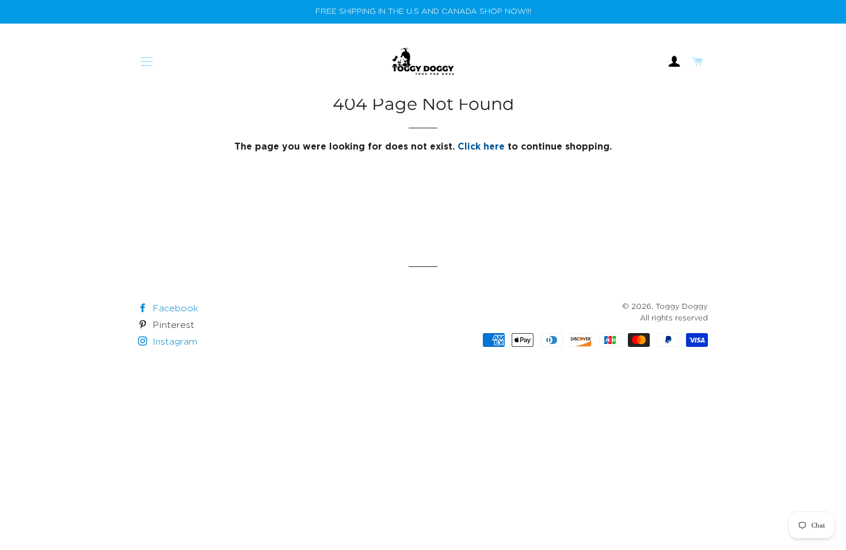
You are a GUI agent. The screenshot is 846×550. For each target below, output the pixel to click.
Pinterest (172, 325)
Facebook (174, 308)
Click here (481, 147)
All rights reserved (674, 318)
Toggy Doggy (682, 307)
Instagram (173, 342)
